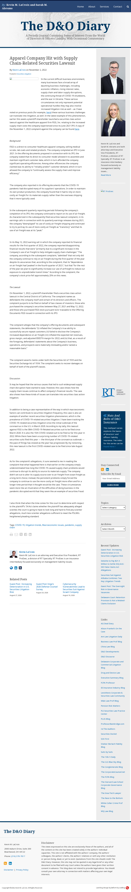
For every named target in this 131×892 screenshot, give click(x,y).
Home (80, 6)
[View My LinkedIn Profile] (107, 469)
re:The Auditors (108, 729)
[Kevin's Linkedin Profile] (15, 568)
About (91, 6)
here (48, 112)
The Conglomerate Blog (112, 767)
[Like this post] (25, 534)
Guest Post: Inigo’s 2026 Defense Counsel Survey (47, 587)
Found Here (109, 446)
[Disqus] (48, 644)
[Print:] (11, 534)
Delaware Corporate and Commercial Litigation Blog (112, 664)
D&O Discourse (107, 656)
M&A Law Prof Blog (110, 700)
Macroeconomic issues (53, 525)
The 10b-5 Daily (108, 757)
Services (104, 6)
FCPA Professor (108, 682)
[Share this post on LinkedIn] (30, 534)
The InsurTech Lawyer (111, 793)
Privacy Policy (22, 869)
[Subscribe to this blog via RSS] (102, 469)
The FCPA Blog (107, 777)
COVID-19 (20, 525)
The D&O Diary (65, 26)
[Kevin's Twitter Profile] (20, 568)
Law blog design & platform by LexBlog (110, 888)
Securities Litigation (24, 74)
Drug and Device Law (110, 672)
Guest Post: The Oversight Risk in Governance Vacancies (113, 589)
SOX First (105, 739)
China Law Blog (108, 646)
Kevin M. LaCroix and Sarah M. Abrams (24, 6)
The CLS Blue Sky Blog (111, 762)
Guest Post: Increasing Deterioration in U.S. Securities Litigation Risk (21, 588)
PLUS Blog (105, 719)
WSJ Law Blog (107, 811)
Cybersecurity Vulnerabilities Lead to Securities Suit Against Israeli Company (74, 588)
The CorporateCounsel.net (113, 772)
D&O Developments (110, 651)
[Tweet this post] (21, 534)
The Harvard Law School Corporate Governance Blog (112, 785)
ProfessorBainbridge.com (112, 724)
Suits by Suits (107, 752)
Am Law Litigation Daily (111, 636)
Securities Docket (109, 734)
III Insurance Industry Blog (113, 687)
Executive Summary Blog (112, 677)
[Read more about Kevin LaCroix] (11, 568)
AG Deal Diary (107, 623)
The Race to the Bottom (112, 798)
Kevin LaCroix (19, 69)
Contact (117, 6)
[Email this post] (16, 534)
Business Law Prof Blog (111, 641)
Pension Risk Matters (110, 705)
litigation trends (33, 525)
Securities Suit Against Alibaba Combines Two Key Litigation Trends (111, 578)
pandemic (69, 525)
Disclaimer (8, 869)
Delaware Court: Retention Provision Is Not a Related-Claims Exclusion (113, 600)
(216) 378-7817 (18, 856)
